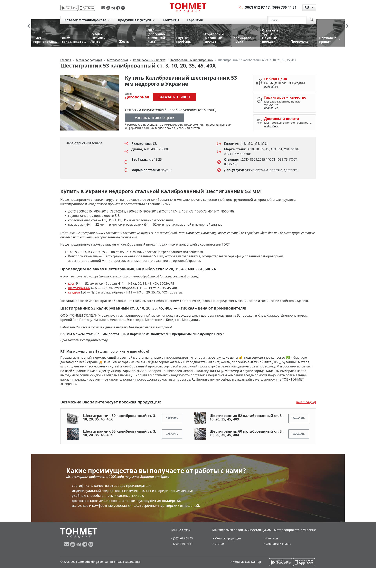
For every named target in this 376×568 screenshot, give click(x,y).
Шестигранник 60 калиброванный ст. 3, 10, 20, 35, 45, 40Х (246, 433)
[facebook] (118, 8)
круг (71, 283)
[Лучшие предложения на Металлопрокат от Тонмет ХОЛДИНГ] (188, 7)
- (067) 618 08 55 (182, 538)
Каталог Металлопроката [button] (85, 20)
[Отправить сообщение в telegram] (113, 8)
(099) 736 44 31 (284, 7)
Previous (28, 26)
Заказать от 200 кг (175, 97)
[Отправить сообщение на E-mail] (103, 8)
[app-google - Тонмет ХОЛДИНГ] (69, 8)
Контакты (171, 20)
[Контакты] (241, 7)
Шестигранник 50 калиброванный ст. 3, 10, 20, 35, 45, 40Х (119, 417)
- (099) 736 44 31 (182, 543)
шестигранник (79, 288)
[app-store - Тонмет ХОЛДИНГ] (87, 8)
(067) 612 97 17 (257, 7)
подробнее (271, 86)
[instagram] (123, 8)
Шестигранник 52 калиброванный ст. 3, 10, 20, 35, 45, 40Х (246, 417)
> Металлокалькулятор (245, 561)
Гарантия (195, 20)
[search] (311, 20)
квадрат (74, 292)
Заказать (172, 418)
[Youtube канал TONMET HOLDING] (108, 8)
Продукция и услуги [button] (135, 20)
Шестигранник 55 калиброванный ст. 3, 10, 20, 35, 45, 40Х (119, 433)
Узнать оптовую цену (154, 118)
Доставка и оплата (278, 543)
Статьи (219, 543)
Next (348, 26)
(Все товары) (306, 402)
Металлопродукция (228, 538)
